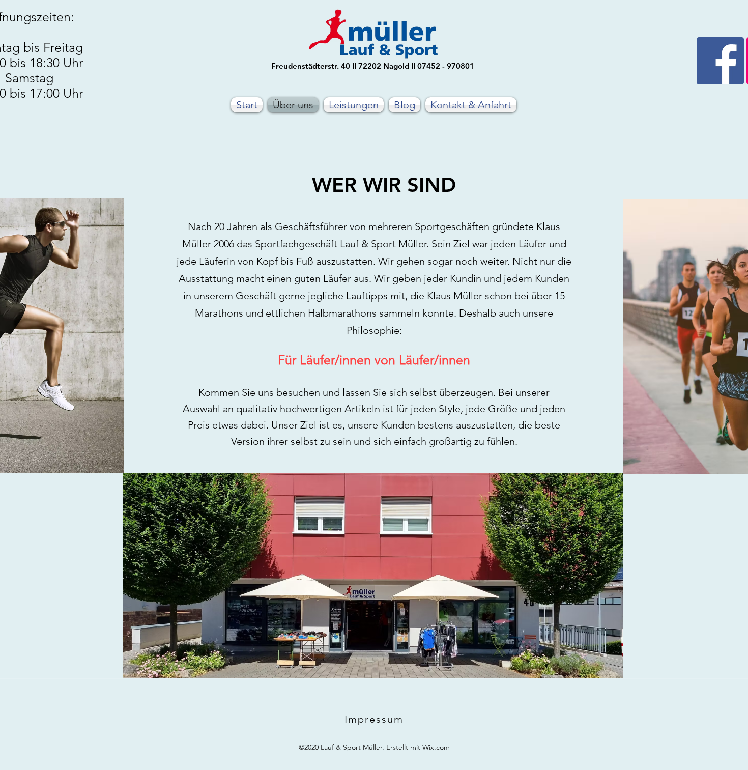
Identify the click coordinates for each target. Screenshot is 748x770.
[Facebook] (720, 60)
